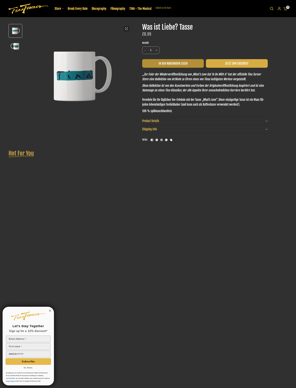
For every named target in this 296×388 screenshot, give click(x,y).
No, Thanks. (28, 367)
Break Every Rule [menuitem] (78, 8)
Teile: (145, 140)
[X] (157, 140)
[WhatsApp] (166, 140)
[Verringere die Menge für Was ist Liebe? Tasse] (145, 50)
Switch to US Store (163, 8)
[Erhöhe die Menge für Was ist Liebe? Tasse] (156, 50)
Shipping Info (149, 129)
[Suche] (271, 8)
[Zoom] (126, 28)
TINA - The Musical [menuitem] (140, 8)
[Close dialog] (50, 310)
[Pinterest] (161, 140)
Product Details (150, 121)
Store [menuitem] (58, 8)
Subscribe (28, 361)
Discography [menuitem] (99, 8)
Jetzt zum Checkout (236, 63)
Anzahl (145, 42)
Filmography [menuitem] (117, 8)
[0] (284, 8)
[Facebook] (152, 140)
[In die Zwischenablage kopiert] (171, 140)
